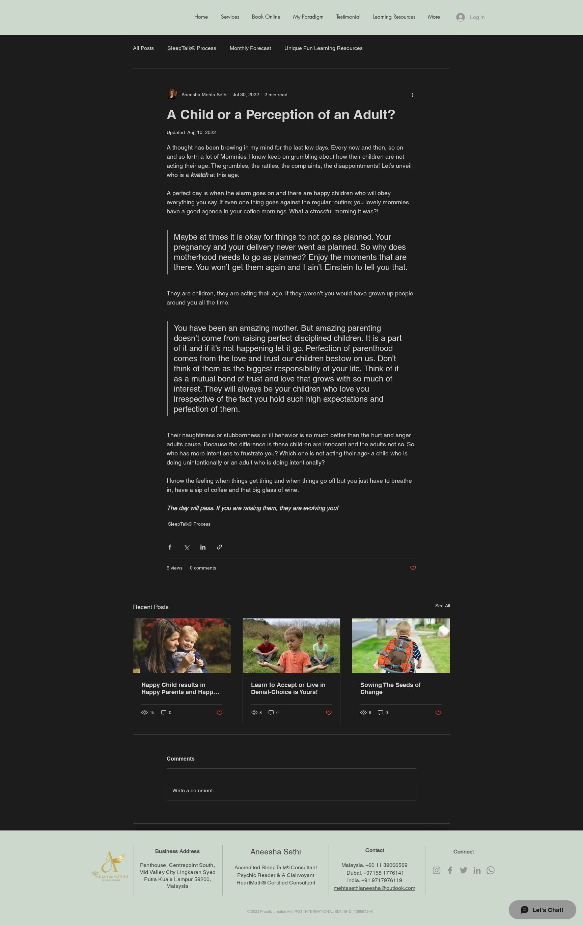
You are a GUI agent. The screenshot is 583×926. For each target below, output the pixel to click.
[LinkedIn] (477, 870)
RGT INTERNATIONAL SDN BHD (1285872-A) (334, 911)
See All (442, 605)
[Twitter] (464, 870)
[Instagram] (437, 870)
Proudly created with (277, 911)
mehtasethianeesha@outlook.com (374, 888)
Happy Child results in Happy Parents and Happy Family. (179, 688)
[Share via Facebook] (170, 547)
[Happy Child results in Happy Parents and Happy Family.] (182, 645)
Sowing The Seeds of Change (390, 688)
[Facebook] (450, 870)
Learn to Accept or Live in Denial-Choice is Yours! (288, 688)
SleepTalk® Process (191, 48)
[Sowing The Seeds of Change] (401, 645)
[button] (392, 19)
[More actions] (412, 94)
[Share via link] (219, 547)
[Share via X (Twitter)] (186, 547)
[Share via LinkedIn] (203, 547)
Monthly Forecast (250, 48)
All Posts (143, 48)
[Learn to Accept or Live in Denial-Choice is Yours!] (291, 645)
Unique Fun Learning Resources (323, 48)
